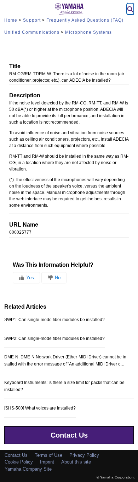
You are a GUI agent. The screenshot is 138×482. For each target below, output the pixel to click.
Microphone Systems (88, 32)
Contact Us (69, 435)
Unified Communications (31, 32)
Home (10, 20)
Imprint (47, 462)
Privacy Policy (84, 455)
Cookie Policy (19, 462)
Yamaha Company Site (28, 469)
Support (32, 20)
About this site (76, 462)
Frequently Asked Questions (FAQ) (84, 20)
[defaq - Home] (69, 9)
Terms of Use (48, 455)
